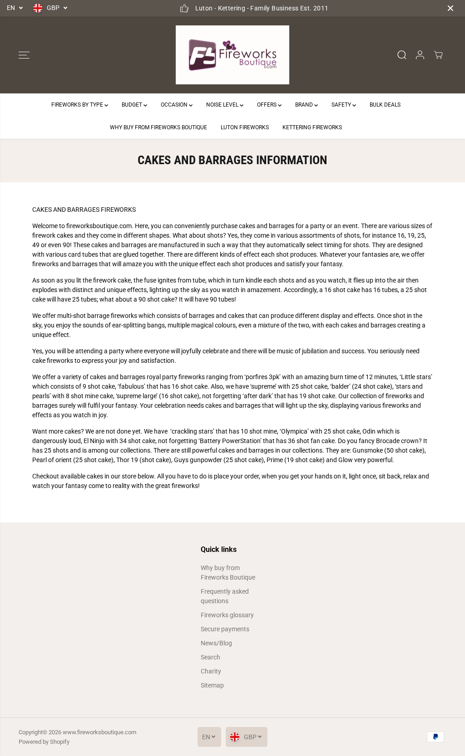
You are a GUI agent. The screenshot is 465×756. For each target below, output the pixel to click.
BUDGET (132, 105)
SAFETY (341, 105)
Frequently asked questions (225, 596)
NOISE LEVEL (223, 105)
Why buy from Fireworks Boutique (228, 572)
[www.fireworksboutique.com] (232, 55)
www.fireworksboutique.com (99, 732)
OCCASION (175, 105)
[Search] (402, 55)
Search (210, 657)
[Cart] (438, 55)
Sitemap (212, 685)
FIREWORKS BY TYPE (77, 105)
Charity (211, 671)
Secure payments (225, 629)
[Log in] (420, 55)
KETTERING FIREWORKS (312, 127)
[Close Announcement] (450, 8)
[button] (24, 55)
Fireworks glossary (227, 615)
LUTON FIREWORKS (245, 127)
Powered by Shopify (44, 741)
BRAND (304, 105)
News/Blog (216, 643)
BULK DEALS (385, 105)
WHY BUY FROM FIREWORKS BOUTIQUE (158, 127)
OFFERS (267, 105)
